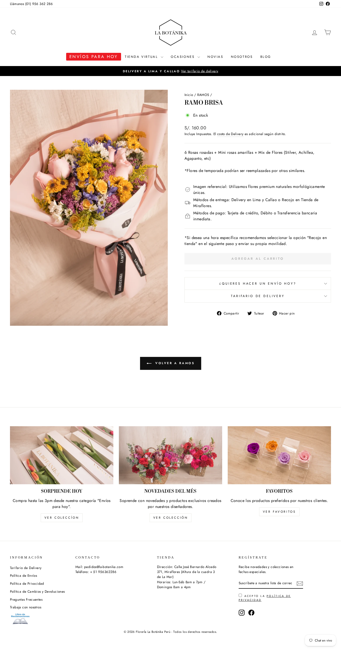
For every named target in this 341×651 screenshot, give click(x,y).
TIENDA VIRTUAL (142, 56)
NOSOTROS (242, 56)
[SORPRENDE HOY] (61, 455)
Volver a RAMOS (174, 363)
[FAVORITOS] (279, 455)
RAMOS (203, 94)
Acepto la (265, 598)
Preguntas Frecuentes (26, 599)
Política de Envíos (23, 575)
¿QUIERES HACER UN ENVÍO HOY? (257, 283)
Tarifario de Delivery (258, 296)
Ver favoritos (279, 511)
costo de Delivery (230, 133)
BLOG (265, 56)
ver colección (170, 517)
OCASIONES (183, 56)
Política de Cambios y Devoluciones (37, 591)
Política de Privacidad (27, 583)
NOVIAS (215, 56)
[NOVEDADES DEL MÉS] (170, 455)
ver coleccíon (61, 517)
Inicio (188, 94)
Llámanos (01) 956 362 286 (31, 3)
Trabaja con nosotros (25, 607)
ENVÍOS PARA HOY (93, 57)
